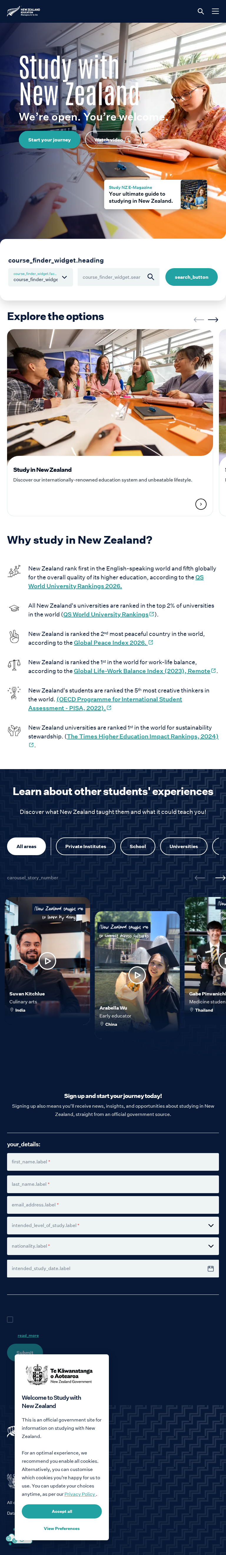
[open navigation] (215, 11)
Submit (25, 1353)
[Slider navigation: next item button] (213, 320)
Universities (184, 846)
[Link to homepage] (113, 1431)
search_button (191, 277)
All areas (26, 846)
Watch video (108, 140)
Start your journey (49, 140)
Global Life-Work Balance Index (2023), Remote (145, 671)
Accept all (62, 1511)
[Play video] (47, 961)
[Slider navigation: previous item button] (199, 320)
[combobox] (118, 277)
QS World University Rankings (108, 614)
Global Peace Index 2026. (114, 642)
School (138, 846)
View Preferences (62, 1528)
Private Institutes (85, 846)
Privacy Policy (80, 1494)
